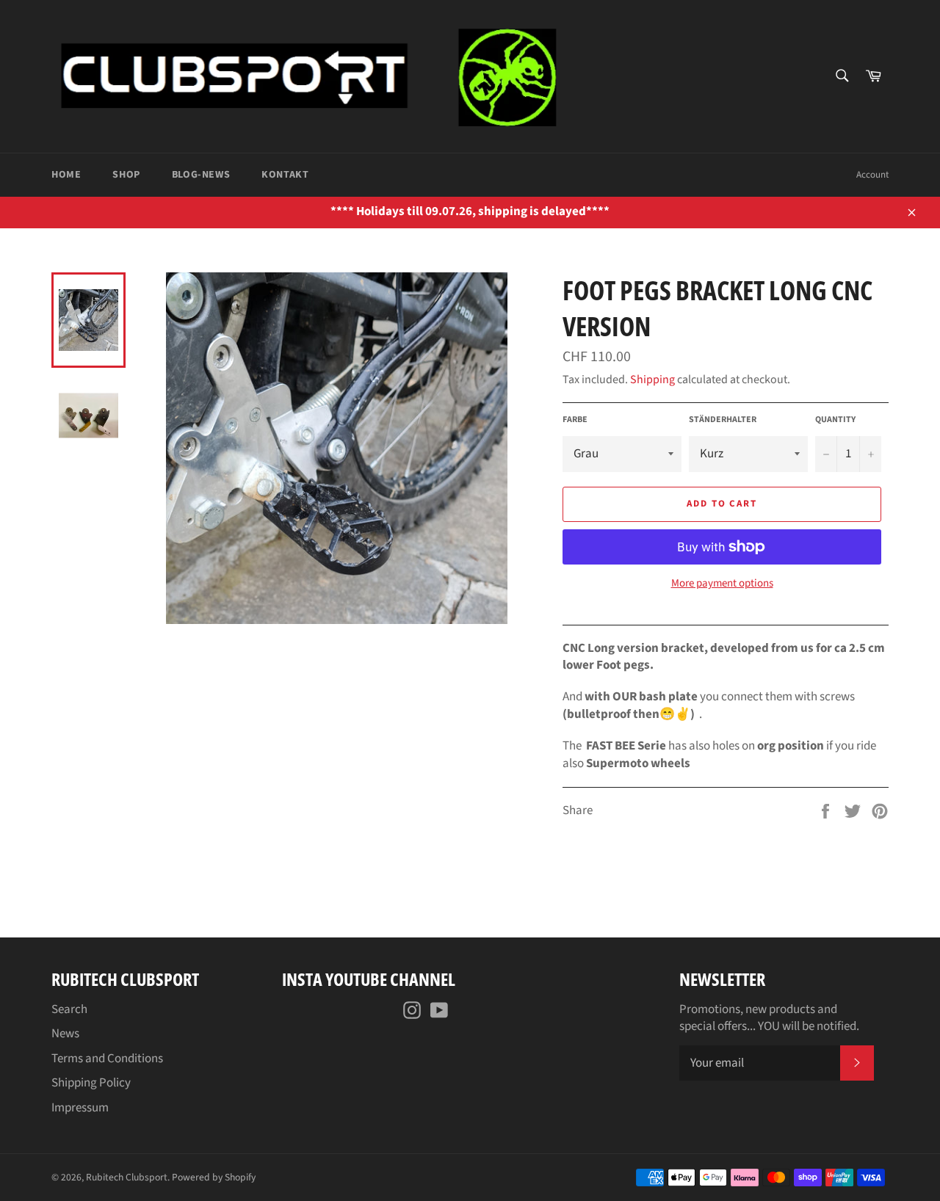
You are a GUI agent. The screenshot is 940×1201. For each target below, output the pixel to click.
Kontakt (284, 174)
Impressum (80, 1108)
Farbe (575, 420)
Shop (126, 174)
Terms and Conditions (107, 1058)
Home (66, 174)
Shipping (652, 379)
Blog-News (201, 174)
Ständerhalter (722, 420)
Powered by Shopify (214, 1177)
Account (872, 174)
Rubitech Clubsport (126, 1177)
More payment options (722, 583)
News (65, 1033)
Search (69, 1009)
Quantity (835, 420)
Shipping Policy (91, 1083)
